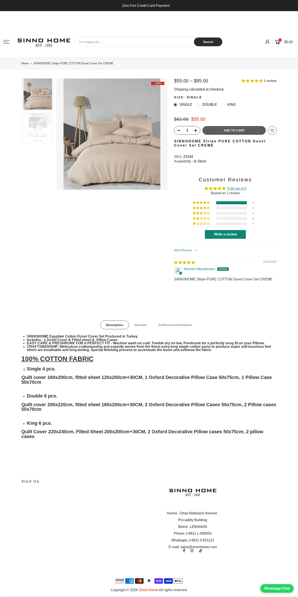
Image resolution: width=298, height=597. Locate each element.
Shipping (181, 89)
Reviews (141, 325)
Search (208, 42)
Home (25, 63)
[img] (184, 262)
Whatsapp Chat (277, 588)
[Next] (160, 134)
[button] (253, 81)
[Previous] (64, 134)
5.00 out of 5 (236, 188)
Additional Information (175, 325)
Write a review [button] (225, 234)
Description (114, 325)
